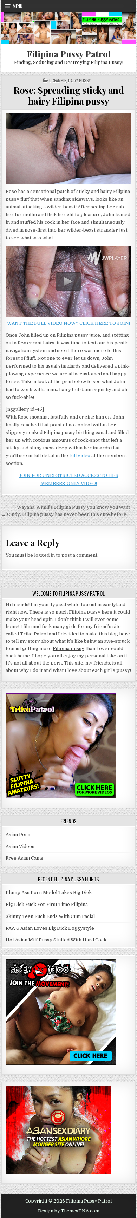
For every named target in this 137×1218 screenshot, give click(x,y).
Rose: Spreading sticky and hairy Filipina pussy (68, 95)
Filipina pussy (68, 648)
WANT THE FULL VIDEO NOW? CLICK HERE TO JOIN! (68, 323)
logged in (44, 555)
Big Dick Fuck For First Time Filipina (47, 904)
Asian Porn (18, 834)
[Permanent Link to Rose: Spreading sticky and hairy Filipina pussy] (68, 148)
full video (79, 455)
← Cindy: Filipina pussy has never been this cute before (63, 514)
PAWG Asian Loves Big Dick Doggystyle (50, 928)
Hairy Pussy (79, 80)
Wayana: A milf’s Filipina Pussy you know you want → (76, 507)
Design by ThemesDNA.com (68, 1211)
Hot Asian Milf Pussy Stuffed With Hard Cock (56, 939)
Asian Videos (20, 846)
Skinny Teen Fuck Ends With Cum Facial (50, 916)
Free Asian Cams (24, 858)
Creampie (57, 80)
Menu (17, 5)
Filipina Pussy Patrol (69, 53)
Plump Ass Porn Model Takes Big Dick (49, 892)
